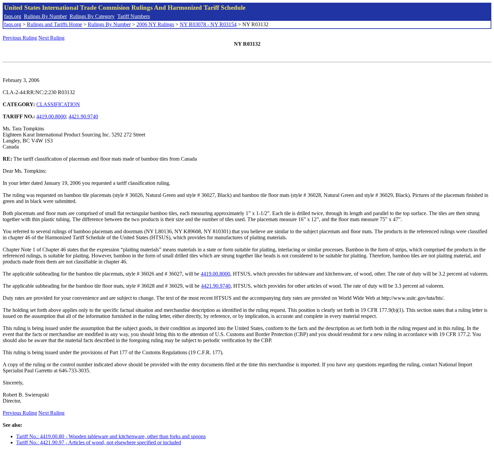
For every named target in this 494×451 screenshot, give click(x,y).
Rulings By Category (92, 16)
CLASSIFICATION (58, 104)
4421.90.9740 (83, 116)
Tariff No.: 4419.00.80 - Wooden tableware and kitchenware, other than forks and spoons (111, 436)
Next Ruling (51, 38)
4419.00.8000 (51, 116)
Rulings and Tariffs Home (54, 24)
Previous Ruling (20, 38)
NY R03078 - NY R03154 (208, 24)
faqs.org (12, 16)
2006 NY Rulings (155, 24)
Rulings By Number (45, 16)
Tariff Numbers (133, 16)
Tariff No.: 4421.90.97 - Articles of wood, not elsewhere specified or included (98, 442)
